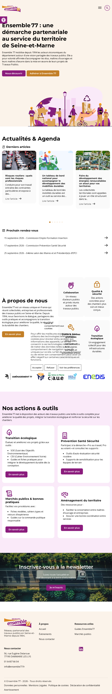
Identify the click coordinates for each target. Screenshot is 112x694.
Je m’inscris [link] (56, 587)
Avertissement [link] (11, 689)
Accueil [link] (42, 628)
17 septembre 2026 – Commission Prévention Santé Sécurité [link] (35, 245)
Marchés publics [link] (83, 634)
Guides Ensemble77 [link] (85, 628)
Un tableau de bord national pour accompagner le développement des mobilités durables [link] (53, 180)
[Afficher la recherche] (107, 8)
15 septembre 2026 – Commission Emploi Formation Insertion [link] (35, 238)
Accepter (37, 367)
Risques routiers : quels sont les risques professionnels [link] (18, 178)
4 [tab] (57, 222)
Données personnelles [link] (15, 685)
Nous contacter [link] (47, 639)
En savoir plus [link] (13, 334)
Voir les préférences (69, 367)
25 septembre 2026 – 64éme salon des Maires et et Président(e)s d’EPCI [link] (40, 253)
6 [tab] (62, 222)
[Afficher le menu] (99, 7)
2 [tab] (52, 222)
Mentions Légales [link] (38, 685)
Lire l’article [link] (11, 199)
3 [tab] (54, 222)
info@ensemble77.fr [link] (14, 666)
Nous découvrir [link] (13, 73)
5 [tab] (59, 222)
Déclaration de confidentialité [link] (85, 685)
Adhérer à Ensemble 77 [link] (43, 73)
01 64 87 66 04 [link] (11, 661)
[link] (3, 20)
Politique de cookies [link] (58, 685)
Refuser (50, 367)
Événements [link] (45, 634)
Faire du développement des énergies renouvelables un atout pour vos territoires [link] (92, 180)
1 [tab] (50, 222)
